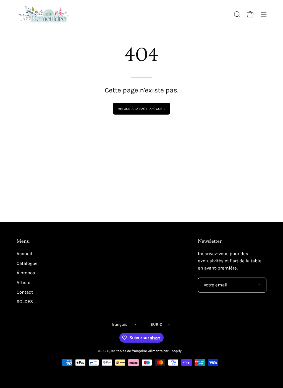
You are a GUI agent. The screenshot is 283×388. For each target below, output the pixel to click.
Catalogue (27, 263)
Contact (25, 291)
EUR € (156, 324)
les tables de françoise (129, 351)
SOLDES (25, 301)
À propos (26, 272)
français (119, 324)
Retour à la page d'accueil (141, 109)
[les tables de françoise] (44, 14)
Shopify (175, 351)
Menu (23, 241)
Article (23, 282)
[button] (236, 14)
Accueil (24, 253)
